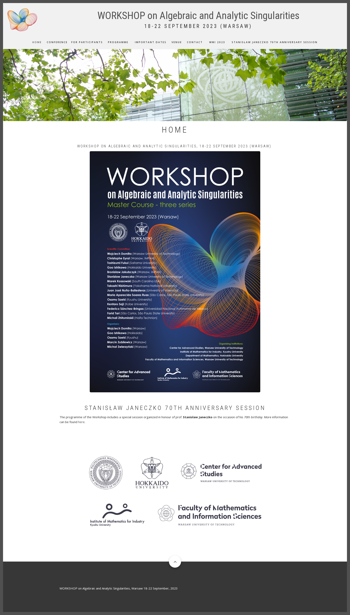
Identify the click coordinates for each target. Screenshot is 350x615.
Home (37, 42)
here (81, 422)
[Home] (22, 19)
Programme (118, 42)
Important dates (150, 42)
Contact (195, 42)
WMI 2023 (217, 42)
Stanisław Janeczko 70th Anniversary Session (275, 42)
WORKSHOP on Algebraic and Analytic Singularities (198, 15)
